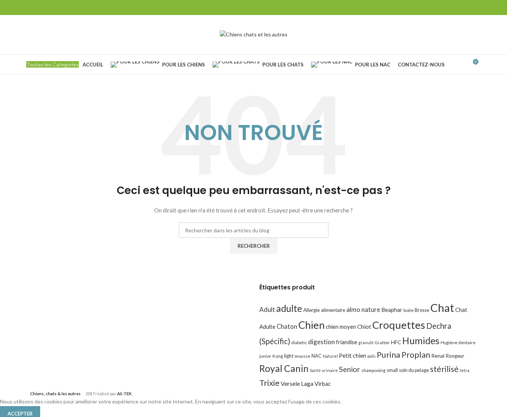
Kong (277, 356)
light (288, 356)
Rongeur (454, 356)
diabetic (299, 342)
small (392, 370)
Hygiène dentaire (458, 342)
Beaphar (391, 309)
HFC (396, 342)
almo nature (363, 309)
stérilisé (444, 369)
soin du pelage (414, 370)
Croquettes (398, 325)
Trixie (269, 383)
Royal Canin (283, 368)
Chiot (364, 326)
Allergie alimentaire (324, 310)
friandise (346, 342)
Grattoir (382, 342)
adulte (289, 308)
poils (371, 356)
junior (265, 356)
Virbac (322, 383)
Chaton (287, 326)
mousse (302, 356)
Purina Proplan (403, 355)
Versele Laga (297, 383)
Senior (349, 369)
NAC (316, 356)
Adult (267, 309)
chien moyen (341, 326)
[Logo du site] (253, 34)
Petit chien (352, 355)
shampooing (373, 370)
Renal (437, 355)
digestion (321, 342)
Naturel (330, 356)
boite (408, 310)
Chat (442, 307)
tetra (464, 370)
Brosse (422, 310)
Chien (311, 325)
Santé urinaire (324, 370)
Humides (420, 340)
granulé (366, 342)
